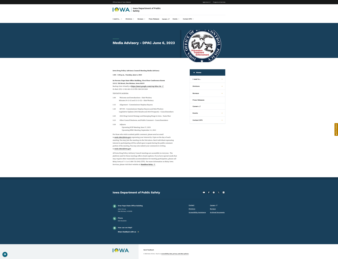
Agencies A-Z (206, 2)
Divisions (192, 209)
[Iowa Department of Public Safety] (121, 10)
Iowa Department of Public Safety (147, 9)
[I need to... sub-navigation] (121, 19)
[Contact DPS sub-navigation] (193, 19)
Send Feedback (148, 250)
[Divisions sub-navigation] (133, 19)
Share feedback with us (127, 232)
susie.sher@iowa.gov (122, 137)
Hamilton (147, 164)
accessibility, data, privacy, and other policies (175, 254)
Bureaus (213, 209)
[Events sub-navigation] (178, 19)
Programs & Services (219, 2)
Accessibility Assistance (197, 212)
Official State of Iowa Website (122, 2)
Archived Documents (217, 212)
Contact (191, 205)
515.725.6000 (122, 221)
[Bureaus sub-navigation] (144, 19)
